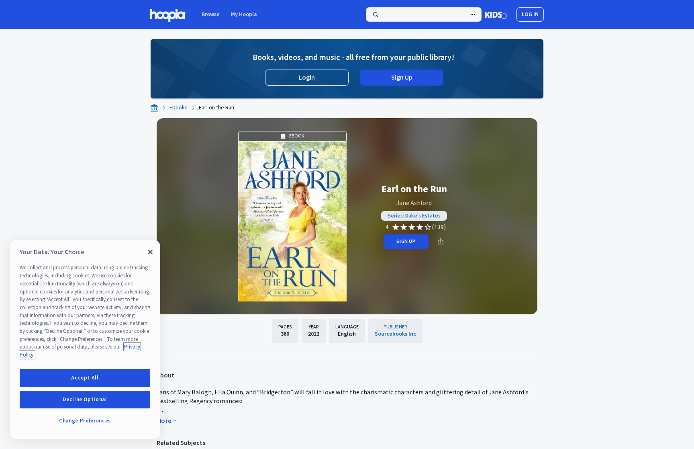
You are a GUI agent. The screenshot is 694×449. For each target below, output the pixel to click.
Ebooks (178, 108)
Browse (211, 14)
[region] (85, 339)
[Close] (150, 252)
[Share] (441, 242)
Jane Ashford (414, 203)
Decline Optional (85, 399)
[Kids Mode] (496, 14)
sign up (405, 241)
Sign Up (401, 77)
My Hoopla (244, 14)
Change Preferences (85, 420)
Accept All (85, 377)
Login (307, 77)
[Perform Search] (424, 14)
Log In (530, 14)
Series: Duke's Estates (414, 216)
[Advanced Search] (473, 14)
